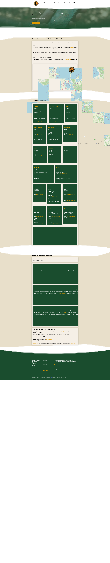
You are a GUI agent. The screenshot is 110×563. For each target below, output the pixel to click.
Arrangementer (46, 367)
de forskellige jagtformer (61, 293)
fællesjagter (72, 47)
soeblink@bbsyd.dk (70, 134)
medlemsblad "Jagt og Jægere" (49, 340)
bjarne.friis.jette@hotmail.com (56, 121)
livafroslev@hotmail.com (54, 142)
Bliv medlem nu (35, 343)
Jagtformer (45, 361)
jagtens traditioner (72, 48)
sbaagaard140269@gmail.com (55, 216)
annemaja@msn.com (39, 142)
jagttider (65, 312)
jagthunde (35, 48)
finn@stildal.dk (53, 134)
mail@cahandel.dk (39, 134)
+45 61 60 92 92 (35, 367)
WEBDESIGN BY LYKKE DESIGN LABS (59, 377)
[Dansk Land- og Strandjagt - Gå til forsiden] (36, 5)
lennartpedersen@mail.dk (71, 216)
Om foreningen (58, 366)
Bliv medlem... (36, 22)
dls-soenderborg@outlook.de (70, 200)
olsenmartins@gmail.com (40, 223)
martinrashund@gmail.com (63, 173)
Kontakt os (57, 369)
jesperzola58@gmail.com (40, 174)
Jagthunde (45, 363)
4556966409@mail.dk (39, 194)
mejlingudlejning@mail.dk (40, 121)
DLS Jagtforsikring (49, 339)
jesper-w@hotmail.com (54, 202)
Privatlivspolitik (46, 372)
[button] (85, 137)
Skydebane (45, 365)
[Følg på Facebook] (51, 377)
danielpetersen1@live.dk (54, 196)
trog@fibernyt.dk (54, 155)
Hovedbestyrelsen (58, 368)
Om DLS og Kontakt (70, 4)
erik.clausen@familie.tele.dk (70, 194)
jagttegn (62, 331)
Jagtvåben (45, 364)
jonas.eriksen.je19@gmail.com (55, 223)
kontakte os (73, 343)
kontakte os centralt (68, 59)
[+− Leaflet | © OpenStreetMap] (55, 77)
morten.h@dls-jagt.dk (39, 216)
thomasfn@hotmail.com (55, 113)
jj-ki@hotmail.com (71, 113)
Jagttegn (45, 360)
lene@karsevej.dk (39, 155)
